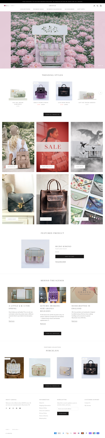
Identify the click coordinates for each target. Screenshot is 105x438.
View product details (60, 261)
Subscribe (62, 413)
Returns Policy (43, 408)
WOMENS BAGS (38, 9)
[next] (100, 92)
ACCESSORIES (69, 9)
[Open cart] (100, 6)
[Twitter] (9, 408)
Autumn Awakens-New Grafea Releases (50, 308)
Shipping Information (45, 405)
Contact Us (87, 403)
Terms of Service (43, 415)
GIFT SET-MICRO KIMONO (87, 102)
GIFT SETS (81, 9)
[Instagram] (13, 408)
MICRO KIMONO (63, 246)
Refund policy (42, 418)
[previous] (4, 92)
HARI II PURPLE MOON (41, 102)
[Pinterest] (16, 408)
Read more (11, 321)
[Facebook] (6, 408)
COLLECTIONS (25, 9)
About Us (41, 403)
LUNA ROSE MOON (64, 102)
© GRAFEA (9, 433)
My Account (88, 405)
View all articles (52, 333)
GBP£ (12, 5)
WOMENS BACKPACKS (54, 9)
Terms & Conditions (44, 410)
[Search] (97, 5)
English (15, 429)
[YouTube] (20, 408)
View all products (53, 114)
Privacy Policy (43, 413)
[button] (7, 6)
